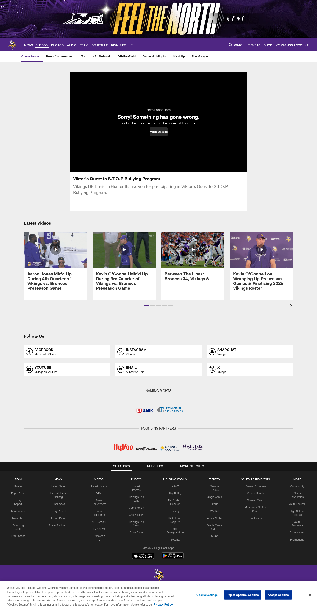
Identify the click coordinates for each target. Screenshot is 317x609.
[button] (159, 131)
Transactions (18, 511)
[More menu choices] (131, 45)
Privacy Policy (163, 604)
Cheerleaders (136, 514)
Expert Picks (58, 518)
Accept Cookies (278, 595)
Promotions (297, 539)
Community (297, 486)
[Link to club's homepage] (12, 44)
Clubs (214, 535)
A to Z (175, 486)
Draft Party (256, 518)
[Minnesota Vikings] (158, 575)
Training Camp (255, 500)
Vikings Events (255, 493)
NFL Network (99, 521)
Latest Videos (99, 486)
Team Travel (136, 532)
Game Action (136, 507)
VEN (98, 493)
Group (214, 503)
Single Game (214, 496)
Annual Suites (214, 518)
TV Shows (99, 528)
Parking (175, 511)
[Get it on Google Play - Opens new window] (172, 558)
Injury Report (58, 511)
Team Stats (18, 518)
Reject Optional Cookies (243, 595)
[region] (158, 595)
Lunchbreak (58, 503)
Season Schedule (256, 486)
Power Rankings (58, 525)
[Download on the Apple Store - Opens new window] (143, 556)
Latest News (58, 486)
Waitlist (214, 511)
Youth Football (297, 503)
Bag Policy (175, 493)
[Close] (310, 595)
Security (175, 539)
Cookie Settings (207, 595)
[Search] (230, 45)
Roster (18, 486)
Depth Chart (18, 493)
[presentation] (291, 306)
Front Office (18, 535)
